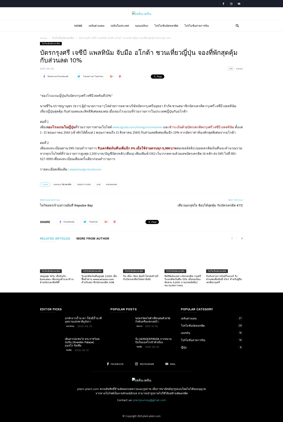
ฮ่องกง (139, 326)
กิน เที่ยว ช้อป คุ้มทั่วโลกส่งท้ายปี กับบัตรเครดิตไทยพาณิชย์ (140, 278)
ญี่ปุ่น (208, 347)
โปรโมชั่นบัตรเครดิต (166, 25)
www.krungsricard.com (85, 169)
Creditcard (84, 184)
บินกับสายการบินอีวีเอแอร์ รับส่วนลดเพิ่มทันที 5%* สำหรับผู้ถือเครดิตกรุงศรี (224, 279)
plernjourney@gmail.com (149, 400)
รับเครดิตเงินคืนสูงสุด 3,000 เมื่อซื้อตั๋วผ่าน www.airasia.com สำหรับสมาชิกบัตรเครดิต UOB (99, 279)
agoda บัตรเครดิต (62, 184)
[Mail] (239, 3)
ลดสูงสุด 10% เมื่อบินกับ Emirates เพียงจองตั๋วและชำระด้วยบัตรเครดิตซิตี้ (57, 279)
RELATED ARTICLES (55, 238)
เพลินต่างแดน (96, 25)
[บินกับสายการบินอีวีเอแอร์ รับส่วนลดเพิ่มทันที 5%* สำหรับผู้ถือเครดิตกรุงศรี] (224, 259)
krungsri (111, 184)
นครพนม (70, 326)
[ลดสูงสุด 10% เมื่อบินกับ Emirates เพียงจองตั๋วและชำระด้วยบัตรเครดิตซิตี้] (58, 259)
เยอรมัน (208, 332)
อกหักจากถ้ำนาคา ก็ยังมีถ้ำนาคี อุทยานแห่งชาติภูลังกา (83, 320)
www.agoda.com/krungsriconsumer (137, 127)
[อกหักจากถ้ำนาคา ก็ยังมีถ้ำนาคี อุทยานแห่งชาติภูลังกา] (50, 324)
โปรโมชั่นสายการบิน (196, 25)
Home (78, 25)
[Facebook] (223, 3)
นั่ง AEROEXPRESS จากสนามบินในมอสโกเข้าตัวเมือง (153, 340)
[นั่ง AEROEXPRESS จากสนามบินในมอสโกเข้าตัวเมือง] (120, 344)
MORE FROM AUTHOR (92, 238)
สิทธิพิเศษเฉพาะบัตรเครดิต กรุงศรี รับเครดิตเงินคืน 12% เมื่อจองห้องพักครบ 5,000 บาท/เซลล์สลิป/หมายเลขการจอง (182, 281)
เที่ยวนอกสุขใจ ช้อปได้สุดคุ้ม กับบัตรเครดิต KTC (210, 205)
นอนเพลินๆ (141, 25)
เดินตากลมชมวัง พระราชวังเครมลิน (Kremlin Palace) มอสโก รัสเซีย (82, 342)
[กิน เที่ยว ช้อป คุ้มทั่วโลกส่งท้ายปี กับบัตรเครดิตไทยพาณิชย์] (141, 259)
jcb (98, 184)
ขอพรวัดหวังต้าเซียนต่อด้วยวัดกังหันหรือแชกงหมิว (152, 320)
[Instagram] (231, 3)
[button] (236, 26)
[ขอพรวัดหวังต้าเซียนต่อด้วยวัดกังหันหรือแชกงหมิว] (120, 324)
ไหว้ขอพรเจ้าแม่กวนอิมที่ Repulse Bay (66, 205)
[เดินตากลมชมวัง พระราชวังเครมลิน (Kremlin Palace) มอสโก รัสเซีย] (50, 344)
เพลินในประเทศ (120, 25)
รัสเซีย (69, 350)
